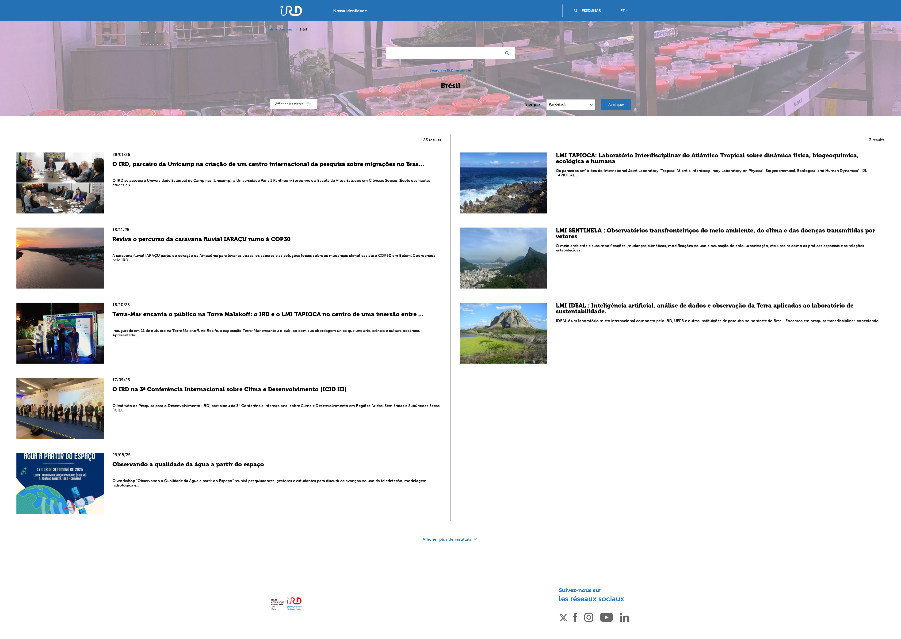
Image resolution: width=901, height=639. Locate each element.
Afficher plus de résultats (448, 539)
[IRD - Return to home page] (291, 11)
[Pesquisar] (508, 53)
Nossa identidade (350, 11)
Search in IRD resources (451, 70)
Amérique (285, 29)
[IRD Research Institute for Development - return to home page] (286, 603)
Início (271, 29)
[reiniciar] (496, 53)
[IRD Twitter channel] (563, 617)
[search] (595, 10)
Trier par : (533, 105)
